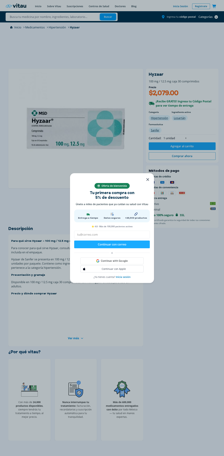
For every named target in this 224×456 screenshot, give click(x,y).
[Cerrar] (147, 179)
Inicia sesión (123, 277)
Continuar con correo (112, 244)
